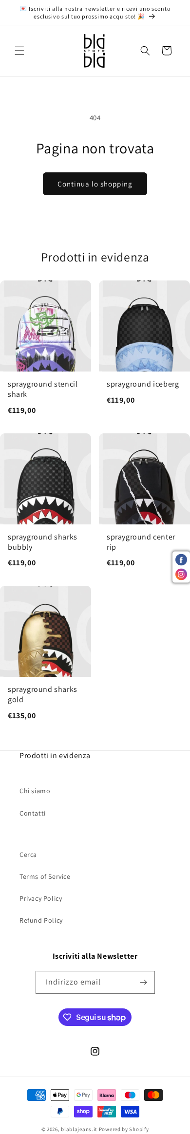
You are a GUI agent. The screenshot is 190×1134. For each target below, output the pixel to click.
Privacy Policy (40, 898)
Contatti (32, 813)
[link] (45, 352)
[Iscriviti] (143, 982)
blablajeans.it (79, 1129)
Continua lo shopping (95, 183)
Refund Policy (41, 920)
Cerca (28, 854)
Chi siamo (34, 790)
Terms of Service (45, 876)
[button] (19, 50)
